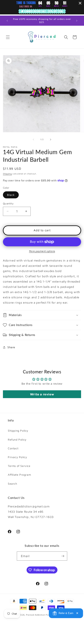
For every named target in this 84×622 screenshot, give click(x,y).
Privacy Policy (17, 457)
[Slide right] (50, 139)
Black (11, 194)
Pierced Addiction (35, 614)
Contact (13, 448)
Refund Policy (17, 439)
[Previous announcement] (7, 20)
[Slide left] (33, 139)
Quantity (8, 203)
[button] (8, 37)
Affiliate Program (19, 474)
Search (12, 483)
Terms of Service (19, 465)
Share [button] (11, 347)
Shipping (7, 173)
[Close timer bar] (80, 3)
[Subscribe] (62, 556)
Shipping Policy (18, 430)
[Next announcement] (76, 20)
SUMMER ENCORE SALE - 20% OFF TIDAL (43, 11)
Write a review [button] (42, 394)
